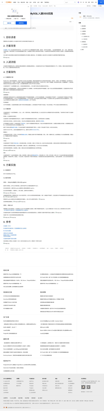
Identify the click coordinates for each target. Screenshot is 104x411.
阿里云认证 (44, 390)
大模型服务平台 (20, 381)
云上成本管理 (32, 392)
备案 (89, 2)
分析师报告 (6, 392)
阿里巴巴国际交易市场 (33, 400)
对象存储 (23, 248)
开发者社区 (12, 250)
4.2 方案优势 (84, 39)
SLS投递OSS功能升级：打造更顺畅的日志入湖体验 (14, 228)
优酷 (67, 400)
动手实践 (30, 6)
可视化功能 (15, 143)
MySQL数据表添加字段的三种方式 (11, 321)
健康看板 (70, 390)
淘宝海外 (82, 400)
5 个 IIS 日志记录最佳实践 (46, 355)
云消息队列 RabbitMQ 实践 (9, 305)
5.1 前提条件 (84, 44)
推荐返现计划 (58, 388)
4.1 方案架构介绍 (85, 36)
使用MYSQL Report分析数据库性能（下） (12, 274)
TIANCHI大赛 (44, 6)
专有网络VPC (35, 248)
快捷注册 (9, 23)
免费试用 (31, 383)
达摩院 (77, 400)
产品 (18, 2)
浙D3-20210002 (55, 403)
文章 (20, 250)
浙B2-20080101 (36, 403)
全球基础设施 (6, 383)
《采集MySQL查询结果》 (23, 100)
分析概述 (42, 121)
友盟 (65, 400)
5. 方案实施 (83, 41)
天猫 (21, 400)
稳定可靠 (5, 388)
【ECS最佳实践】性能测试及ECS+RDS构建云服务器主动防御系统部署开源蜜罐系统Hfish (60, 324)
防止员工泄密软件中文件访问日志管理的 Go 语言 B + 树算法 (16, 346)
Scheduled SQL (35, 129)
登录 (101, 2)
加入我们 (40, 398)
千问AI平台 (16, 400)
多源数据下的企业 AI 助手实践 (10, 302)
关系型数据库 (42, 248)
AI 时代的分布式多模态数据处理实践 (11, 296)
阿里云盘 (86, 400)
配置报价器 (31, 390)
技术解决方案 (45, 381)
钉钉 (70, 400)
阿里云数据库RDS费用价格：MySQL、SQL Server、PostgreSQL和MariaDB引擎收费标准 (23, 280)
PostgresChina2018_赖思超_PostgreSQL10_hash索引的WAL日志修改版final (20, 364)
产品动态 (31, 385)
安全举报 (27, 398)
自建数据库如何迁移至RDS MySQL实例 (12, 277)
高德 (60, 400)
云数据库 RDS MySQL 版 (15, 248)
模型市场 (18, 385)
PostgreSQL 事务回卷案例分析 (10, 333)
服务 (42, 2)
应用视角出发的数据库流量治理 (47, 302)
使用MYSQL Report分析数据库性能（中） (12, 283)
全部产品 (31, 381)
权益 (27, 2)
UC (62, 400)
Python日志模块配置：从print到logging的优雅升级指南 (15, 349)
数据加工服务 (24, 134)
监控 (48, 248)
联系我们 (34, 398)
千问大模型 (19, 383)
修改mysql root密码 (44, 327)
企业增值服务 (71, 383)
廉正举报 (20, 398)
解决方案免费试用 (59, 383)
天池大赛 (44, 388)
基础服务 (70, 381)
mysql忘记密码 (6, 330)
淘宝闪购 (91, 400)
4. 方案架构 (83, 34)
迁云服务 (70, 385)
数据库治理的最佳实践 (45, 305)
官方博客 (35, 6)
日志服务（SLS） (7, 50)
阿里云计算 (52, 400)
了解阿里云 (46, 2)
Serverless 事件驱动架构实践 (9, 299)
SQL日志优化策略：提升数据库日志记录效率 (13, 286)
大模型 (14, 2)
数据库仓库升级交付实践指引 (46, 296)
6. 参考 (82, 49)
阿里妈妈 (45, 400)
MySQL (52, 248)
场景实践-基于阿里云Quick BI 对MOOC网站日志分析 (52, 311)
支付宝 (73, 400)
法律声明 (5, 398)
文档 (86, 2)
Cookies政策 (13, 398)
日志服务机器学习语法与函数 (9, 238)
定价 (31, 2)
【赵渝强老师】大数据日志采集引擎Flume (12, 343)
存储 (72, 18)
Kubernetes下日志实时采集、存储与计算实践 (13, 367)
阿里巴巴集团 (6, 400)
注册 (96, 2)
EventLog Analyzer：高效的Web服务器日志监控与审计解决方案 (17, 355)
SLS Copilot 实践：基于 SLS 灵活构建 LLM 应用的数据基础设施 (54, 277)
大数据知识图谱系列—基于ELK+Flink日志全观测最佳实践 (53, 308)
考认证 (39, 6)
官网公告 (70, 388)
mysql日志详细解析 (44, 333)
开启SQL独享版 (6, 236)
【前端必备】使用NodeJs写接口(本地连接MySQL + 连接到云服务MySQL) (19, 324)
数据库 (56, 248)
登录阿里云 (21, 23)
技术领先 (5, 385)
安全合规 (5, 390)
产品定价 (31, 388)
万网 (57, 400)
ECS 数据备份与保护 (8, 308)
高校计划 (57, 385)
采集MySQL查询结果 (8, 233)
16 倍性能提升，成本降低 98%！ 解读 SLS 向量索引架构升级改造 (54, 343)
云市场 (34, 2)
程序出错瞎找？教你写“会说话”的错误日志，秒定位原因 (15, 352)
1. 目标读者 (83, 26)
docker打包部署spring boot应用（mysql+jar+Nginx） (52, 321)
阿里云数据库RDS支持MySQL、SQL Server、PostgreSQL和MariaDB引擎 (56, 280)
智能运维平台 (35, 155)
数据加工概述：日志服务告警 (9, 235)
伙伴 (38, 2)
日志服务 (29, 248)
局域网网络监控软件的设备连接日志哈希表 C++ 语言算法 (52, 346)
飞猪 (48, 400)
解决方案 (23, 2)
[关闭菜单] (2, 2)
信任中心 (70, 392)
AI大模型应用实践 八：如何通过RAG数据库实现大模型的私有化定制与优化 (56, 274)
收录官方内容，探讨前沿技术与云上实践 (17, 18)
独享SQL (23, 123)
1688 (40, 400)
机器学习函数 (14, 127)
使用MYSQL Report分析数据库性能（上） (49, 283)
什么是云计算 (6, 381)
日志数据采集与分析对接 (8, 371)
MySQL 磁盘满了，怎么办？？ (10, 327)
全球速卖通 (25, 400)
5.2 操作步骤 (84, 47)
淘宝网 (11, 400)
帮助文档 (44, 383)
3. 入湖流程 (83, 31)
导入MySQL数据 (7, 230)
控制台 (92, 2)
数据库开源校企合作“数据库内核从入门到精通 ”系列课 (52, 299)
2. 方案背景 (83, 28)
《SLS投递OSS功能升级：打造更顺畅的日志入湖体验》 (15, 210)
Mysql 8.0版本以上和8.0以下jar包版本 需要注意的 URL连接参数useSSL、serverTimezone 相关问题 (62, 330)
